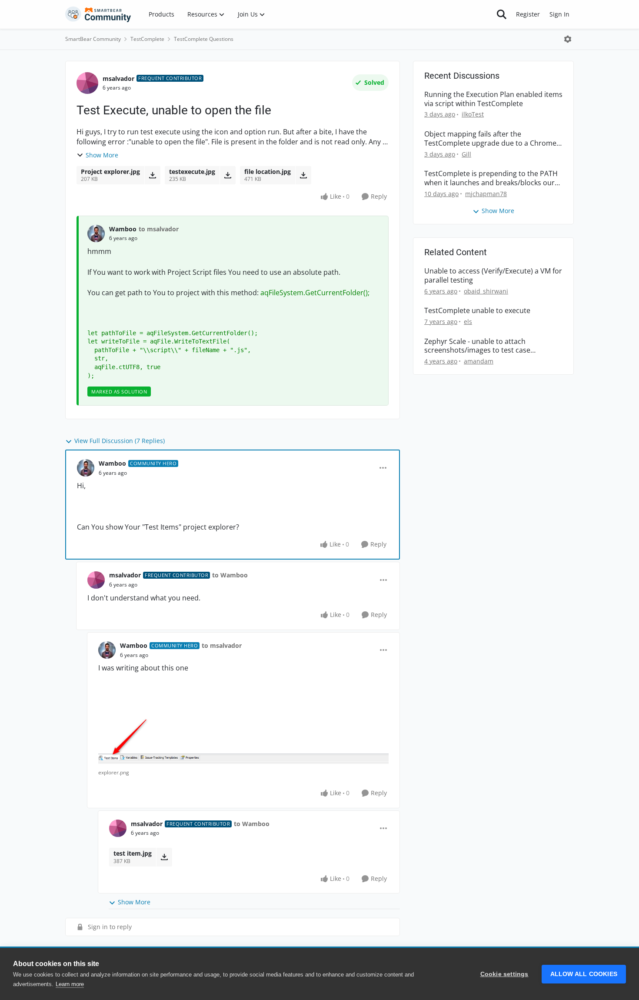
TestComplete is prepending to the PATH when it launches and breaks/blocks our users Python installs (491, 178)
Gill (466, 154)
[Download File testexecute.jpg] (228, 175)
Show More (102, 155)
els (468, 321)
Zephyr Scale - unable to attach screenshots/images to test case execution (477, 346)
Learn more (70, 984)
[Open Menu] (568, 39)
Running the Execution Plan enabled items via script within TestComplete (493, 99)
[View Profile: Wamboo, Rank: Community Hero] (85, 468)
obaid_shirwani (486, 291)
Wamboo (122, 229)
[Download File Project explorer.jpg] (152, 175)
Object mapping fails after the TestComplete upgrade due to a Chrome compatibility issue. (490, 139)
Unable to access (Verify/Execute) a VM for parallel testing (493, 276)
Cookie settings (504, 974)
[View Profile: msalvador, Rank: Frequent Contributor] (87, 83)
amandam (478, 361)
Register (528, 14)
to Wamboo (230, 575)
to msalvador (159, 229)
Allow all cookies (583, 974)
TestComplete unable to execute (477, 310)
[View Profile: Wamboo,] (96, 233)
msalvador (118, 78)
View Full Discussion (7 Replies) (119, 441)
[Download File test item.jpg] (164, 857)
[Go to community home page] (98, 14)
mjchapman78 (486, 194)
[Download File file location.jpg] (303, 175)
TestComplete (147, 39)
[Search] (501, 14)
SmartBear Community (93, 39)
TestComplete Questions (203, 39)
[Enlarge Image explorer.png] (243, 734)
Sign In (559, 14)
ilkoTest (473, 114)
